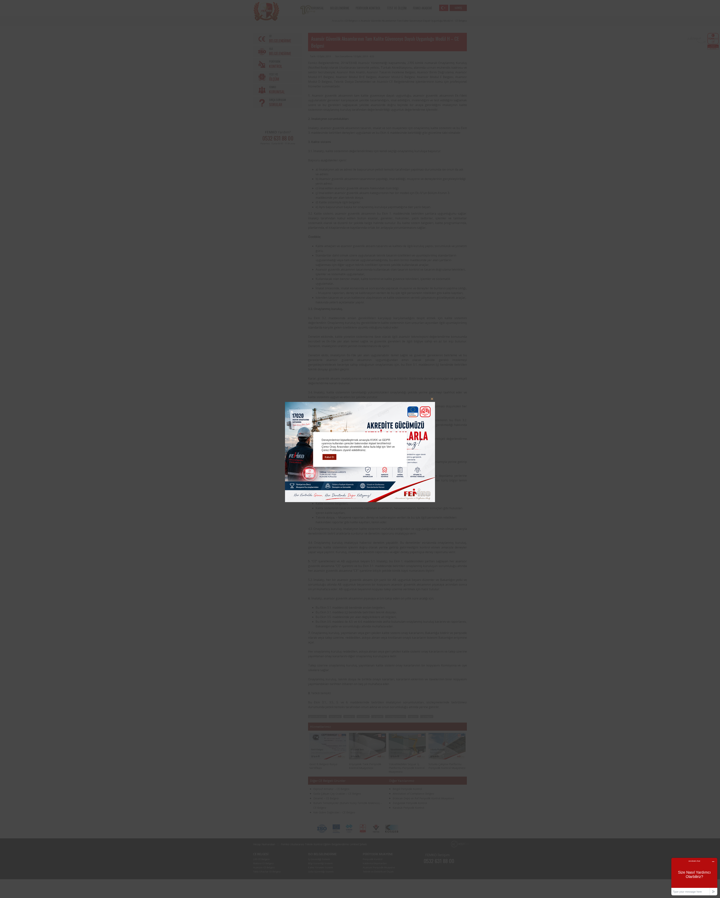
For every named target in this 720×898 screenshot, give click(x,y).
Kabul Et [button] (329, 457)
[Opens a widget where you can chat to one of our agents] (694, 876)
